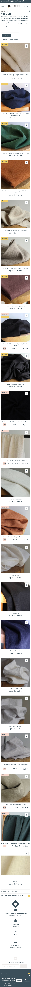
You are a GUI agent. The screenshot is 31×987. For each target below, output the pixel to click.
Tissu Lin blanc (15, 575)
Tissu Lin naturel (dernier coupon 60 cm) (15, 460)
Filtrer (7, 35)
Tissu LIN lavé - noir (16, 651)
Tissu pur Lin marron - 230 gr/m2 (15, 306)
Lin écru (15, 881)
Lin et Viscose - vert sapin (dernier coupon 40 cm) (15, 843)
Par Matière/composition (12, 896)
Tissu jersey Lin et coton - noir (16, 384)
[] (29, 11)
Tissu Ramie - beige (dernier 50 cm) (15, 804)
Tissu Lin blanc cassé (15, 499)
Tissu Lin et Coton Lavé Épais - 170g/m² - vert (15, 153)
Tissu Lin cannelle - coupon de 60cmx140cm (15, 537)
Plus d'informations (26, 980)
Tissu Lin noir (15, 613)
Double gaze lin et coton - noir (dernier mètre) (15, 422)
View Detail (26, 46)
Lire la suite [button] (4, 27)
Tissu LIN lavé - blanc (15, 726)
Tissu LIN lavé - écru (15, 688)
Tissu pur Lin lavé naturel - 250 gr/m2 (15, 230)
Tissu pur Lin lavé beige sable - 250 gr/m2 (15, 268)
